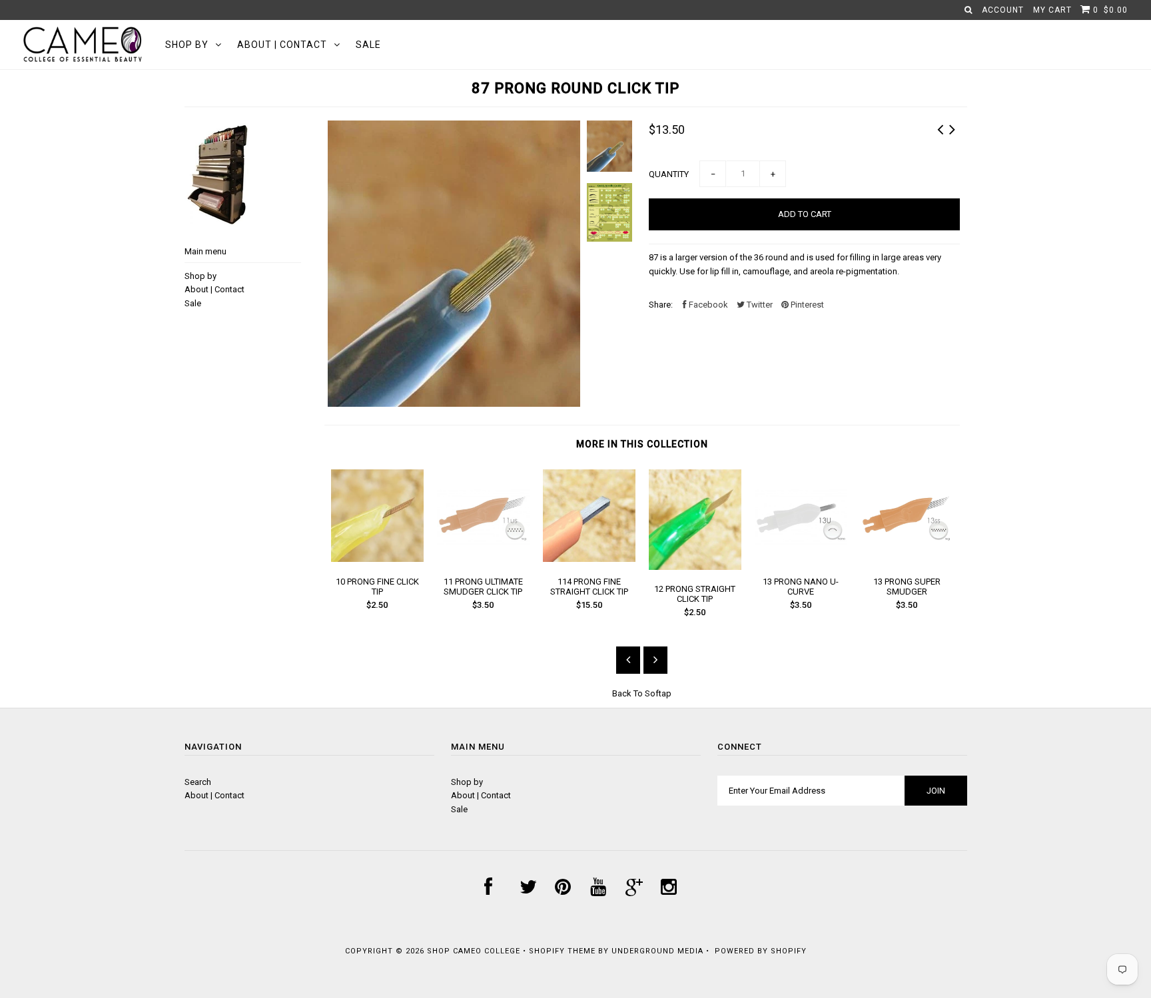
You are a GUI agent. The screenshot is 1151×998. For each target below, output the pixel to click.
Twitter (759, 305)
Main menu (205, 251)
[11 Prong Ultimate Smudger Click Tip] (483, 559)
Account (1003, 10)
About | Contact (282, 44)
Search (198, 782)
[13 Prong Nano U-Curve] (801, 559)
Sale (368, 44)
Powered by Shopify (761, 951)
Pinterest (806, 305)
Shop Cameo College (473, 951)
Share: (661, 305)
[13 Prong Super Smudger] (907, 559)
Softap (658, 693)
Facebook (707, 305)
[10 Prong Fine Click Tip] (377, 559)
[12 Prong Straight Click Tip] (695, 567)
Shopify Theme (562, 951)
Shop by (186, 44)
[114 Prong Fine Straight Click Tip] (589, 559)
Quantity (669, 174)
